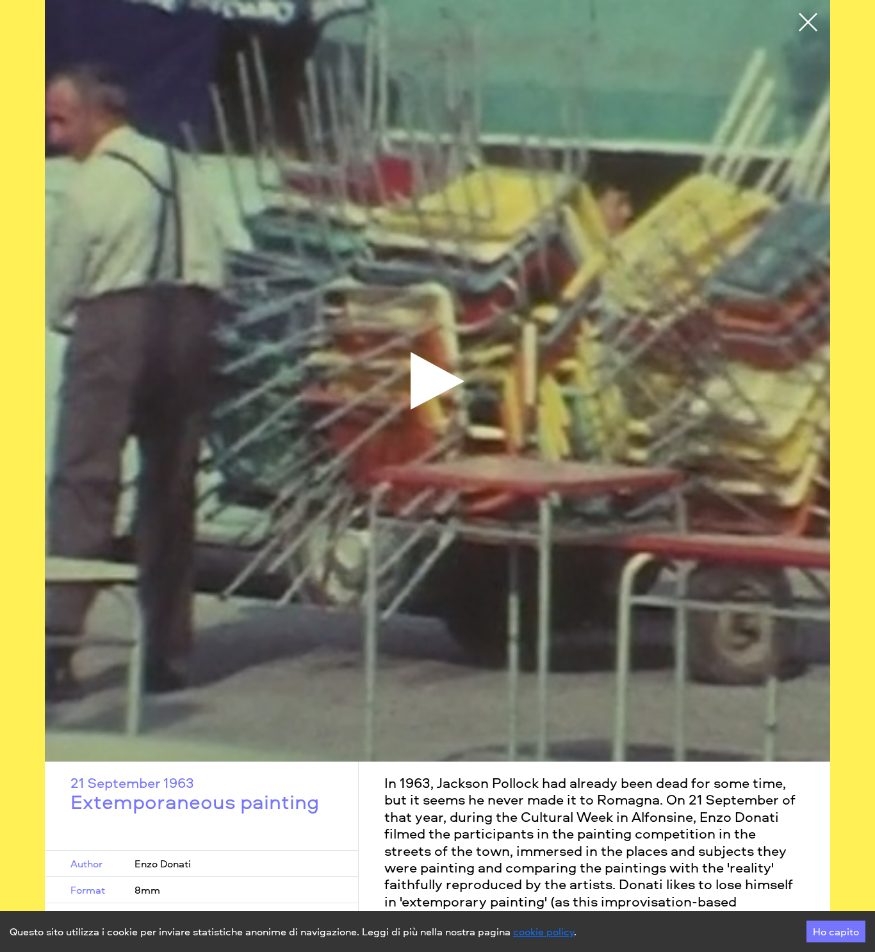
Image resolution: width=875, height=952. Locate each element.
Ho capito (836, 931)
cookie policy (543, 931)
